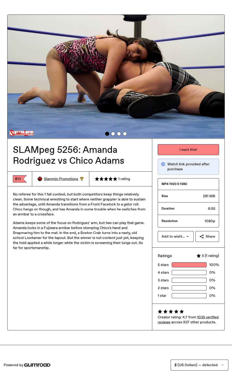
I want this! (188, 149)
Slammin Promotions (64, 179)
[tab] (107, 134)
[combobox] (176, 236)
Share (210, 236)
